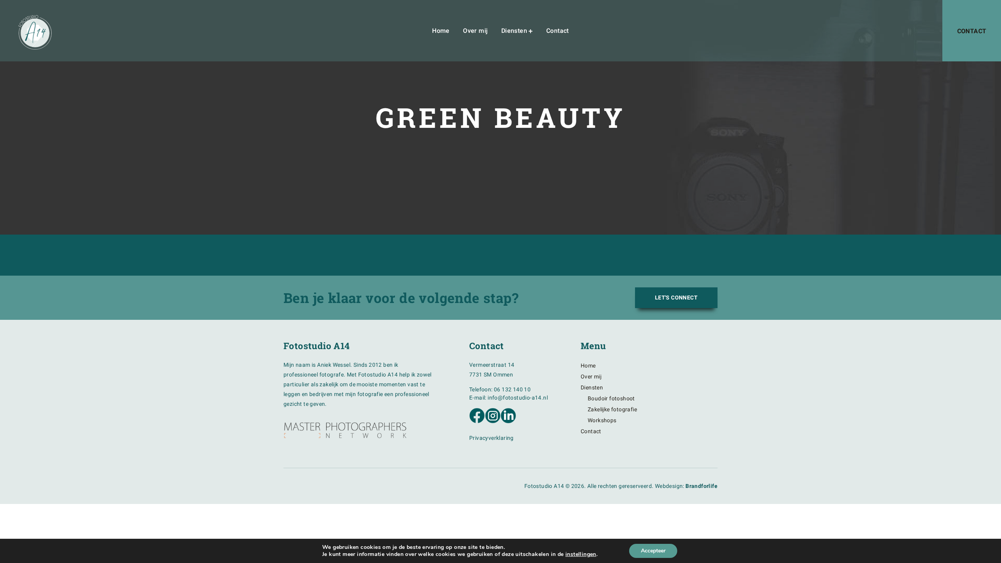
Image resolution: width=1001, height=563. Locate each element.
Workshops (602, 420)
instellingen (580, 554)
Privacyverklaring (491, 438)
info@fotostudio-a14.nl (518, 397)
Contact (557, 30)
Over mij (475, 30)
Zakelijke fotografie (612, 409)
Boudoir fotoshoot (611, 398)
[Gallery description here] (250, 272)
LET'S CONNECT (676, 297)
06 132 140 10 (512, 389)
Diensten (514, 30)
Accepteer (653, 550)
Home (441, 30)
